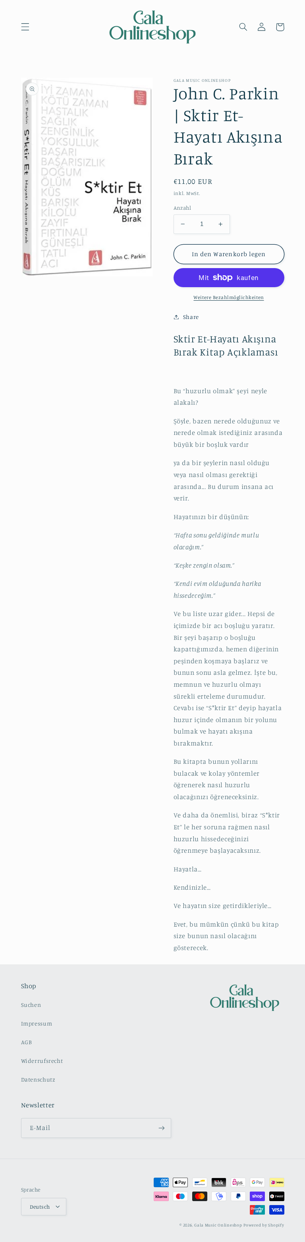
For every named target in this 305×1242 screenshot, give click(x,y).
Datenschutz (38, 1079)
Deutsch (40, 1206)
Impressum (36, 1023)
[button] (25, 27)
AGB (26, 1042)
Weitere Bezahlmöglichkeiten (228, 297)
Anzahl (182, 208)
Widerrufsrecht (42, 1060)
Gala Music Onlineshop (218, 1225)
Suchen (31, 1004)
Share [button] (191, 316)
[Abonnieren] (161, 1128)
